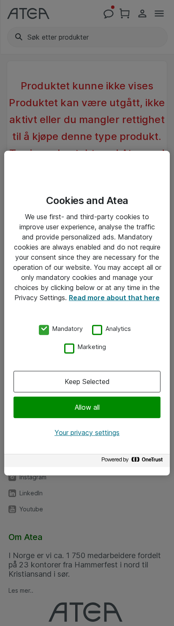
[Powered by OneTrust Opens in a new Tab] (133, 462)
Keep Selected (87, 381)
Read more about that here (114, 297)
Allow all (87, 407)
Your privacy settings (87, 432)
